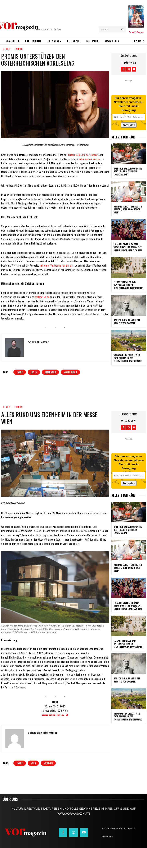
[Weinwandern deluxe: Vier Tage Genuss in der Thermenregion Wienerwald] (128, 340)
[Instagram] (128, 69)
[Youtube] (134, 69)
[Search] (122, 29)
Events (19, 48)
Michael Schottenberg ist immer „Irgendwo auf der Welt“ (128, 209)
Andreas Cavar (38, 341)
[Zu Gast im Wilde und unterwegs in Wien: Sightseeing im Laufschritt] (128, 267)
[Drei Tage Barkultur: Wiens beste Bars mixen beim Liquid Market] (128, 153)
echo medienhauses (89, 159)
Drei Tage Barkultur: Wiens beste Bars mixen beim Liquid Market (128, 171)
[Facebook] (123, 69)
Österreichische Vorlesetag (83, 155)
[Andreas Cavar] (14, 347)
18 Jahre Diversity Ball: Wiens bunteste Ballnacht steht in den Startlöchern (128, 247)
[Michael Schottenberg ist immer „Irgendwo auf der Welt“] (128, 191)
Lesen (34, 372)
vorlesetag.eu (42, 297)
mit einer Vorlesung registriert (57, 265)
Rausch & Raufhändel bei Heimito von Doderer (127, 322)
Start (6, 48)
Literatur (50, 372)
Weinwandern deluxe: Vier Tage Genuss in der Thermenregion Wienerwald (128, 358)
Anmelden (128, 125)
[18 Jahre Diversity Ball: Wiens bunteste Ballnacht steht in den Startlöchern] (128, 229)
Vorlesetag (70, 372)
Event (19, 372)
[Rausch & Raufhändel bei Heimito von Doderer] (128, 305)
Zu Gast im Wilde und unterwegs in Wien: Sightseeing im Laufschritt (129, 285)
